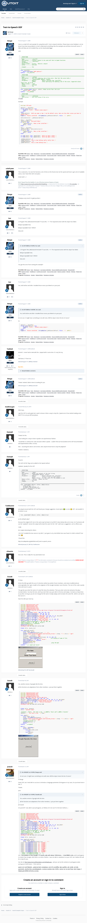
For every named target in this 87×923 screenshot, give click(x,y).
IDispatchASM (71, 153)
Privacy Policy (40, 918)
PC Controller (73, 184)
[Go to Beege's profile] (5, 33)
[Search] (84, 9)
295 (11, 781)
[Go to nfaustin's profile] (10, 557)
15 (13, 366)
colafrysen (10, 168)
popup (82, 54)
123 (11, 566)
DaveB (9, 577)
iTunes (23, 157)
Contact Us (48, 918)
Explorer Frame (25, 155)
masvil (77, 148)
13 (10, 591)
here (51, 48)
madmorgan (9, 407)
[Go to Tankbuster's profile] (10, 512)
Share (68, 33)
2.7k (9, 366)
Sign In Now (62, 894)
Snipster (33, 159)
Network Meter (39, 159)
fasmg (28, 153)
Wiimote (68, 155)
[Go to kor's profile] (10, 224)
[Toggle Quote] (20, 245)
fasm (32, 153)
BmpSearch (37, 153)
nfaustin (10, 551)
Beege (11, 32)
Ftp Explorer (27, 159)
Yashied (10, 349)
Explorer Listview (61, 155)
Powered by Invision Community (43, 920)
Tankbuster (9, 506)
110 (11, 421)
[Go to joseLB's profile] (10, 773)
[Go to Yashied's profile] (10, 355)
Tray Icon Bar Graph (52, 155)
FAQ (29, 9)
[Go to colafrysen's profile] (10, 174)
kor (9, 218)
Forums (4, 13)
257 (11, 183)
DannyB (10, 432)
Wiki (11, 9)
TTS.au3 (20, 98)
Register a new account (25, 894)
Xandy (72, 148)
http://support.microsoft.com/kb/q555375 (32, 184)
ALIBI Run (45, 184)
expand (77, 54)
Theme (32, 918)
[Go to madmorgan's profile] (10, 413)
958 (11, 58)
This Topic (77, 9)
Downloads (12, 13)
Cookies (55, 918)
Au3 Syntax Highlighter (45, 153)
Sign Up (82, 3)
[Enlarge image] (64, 509)
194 (11, 520)
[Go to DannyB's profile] (10, 438)
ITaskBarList (33, 155)
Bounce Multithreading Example (59, 153)
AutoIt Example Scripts (24, 34)
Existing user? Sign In (69, 3)
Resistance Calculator (49, 159)
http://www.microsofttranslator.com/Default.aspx (38, 862)
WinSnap (73, 155)
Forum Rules (27, 13)
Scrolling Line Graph (41, 155)
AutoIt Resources (19, 9)
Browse (5, 9)
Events (19, 13)
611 (9, 233)
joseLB (9, 767)
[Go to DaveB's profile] (10, 582)
